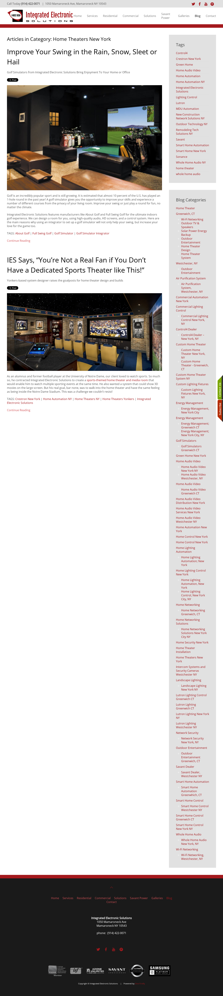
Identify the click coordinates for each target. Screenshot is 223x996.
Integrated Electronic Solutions (189, 89)
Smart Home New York (191, 151)
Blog (198, 16)
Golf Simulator (63, 233)
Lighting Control (186, 97)
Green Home (184, 64)
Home (78, 16)
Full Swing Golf (41, 233)
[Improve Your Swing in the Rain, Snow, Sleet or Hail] (84, 137)
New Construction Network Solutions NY (190, 116)
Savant (180, 139)
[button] (111, 887)
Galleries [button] (184, 16)
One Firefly (140, 983)
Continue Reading (18, 241)
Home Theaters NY (87, 399)
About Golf (22, 233)
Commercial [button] (131, 16)
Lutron (180, 103)
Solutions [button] (150, 16)
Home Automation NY (57, 399)
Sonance (181, 157)
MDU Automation (187, 109)
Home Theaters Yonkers (118, 399)
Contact (211, 16)
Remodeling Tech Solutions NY (187, 132)
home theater (185, 168)
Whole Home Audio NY (191, 162)
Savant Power (165, 16)
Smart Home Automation (192, 145)
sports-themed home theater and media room (117, 380)
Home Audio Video (188, 70)
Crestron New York (27, 399)
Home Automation (188, 76)
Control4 (181, 53)
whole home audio (188, 174)
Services (92, 16)
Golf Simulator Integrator (92, 233)
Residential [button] (110, 16)
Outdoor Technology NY (191, 124)
